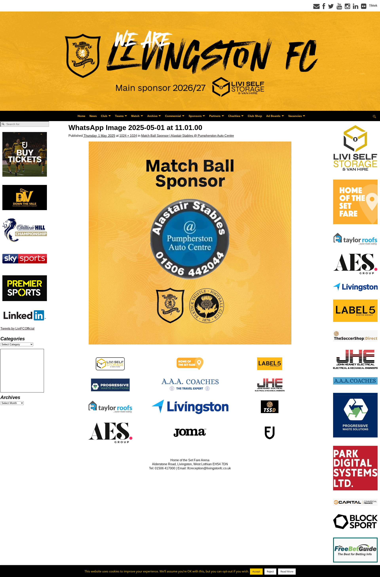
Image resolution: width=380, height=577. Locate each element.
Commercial (173, 116)
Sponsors (195, 116)
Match (135, 116)
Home (81, 116)
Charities (234, 116)
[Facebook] (323, 7)
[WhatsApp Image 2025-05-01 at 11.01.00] (190, 243)
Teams (119, 116)
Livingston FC (22, 573)
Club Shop (255, 116)
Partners (214, 116)
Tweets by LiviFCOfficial (17, 328)
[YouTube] (339, 7)
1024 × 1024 (128, 135)
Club (104, 116)
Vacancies (295, 116)
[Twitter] (331, 7)
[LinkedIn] (355, 7)
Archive (152, 116)
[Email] (316, 7)
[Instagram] (347, 7)
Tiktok (373, 5)
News (93, 116)
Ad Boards (273, 116)
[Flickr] (363, 7)
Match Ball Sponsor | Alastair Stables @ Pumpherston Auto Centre (187, 135)
